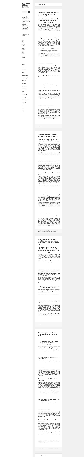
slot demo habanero (24, 86)
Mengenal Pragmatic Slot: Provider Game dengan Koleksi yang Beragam (25, 26)
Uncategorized (23, 57)
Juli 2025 (23, 50)
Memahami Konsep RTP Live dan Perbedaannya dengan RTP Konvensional (48, 14)
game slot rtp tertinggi (50, 448)
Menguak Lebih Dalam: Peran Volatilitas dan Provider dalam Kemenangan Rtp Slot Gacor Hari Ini (48, 242)
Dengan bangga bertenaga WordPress (42, 455)
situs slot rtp (52, 24)
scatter (22, 108)
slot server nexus (24, 102)
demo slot (23, 110)
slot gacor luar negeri (24, 67)
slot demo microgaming (25, 77)
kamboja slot (23, 64)
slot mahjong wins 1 (24, 94)
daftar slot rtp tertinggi (51, 230)
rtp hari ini (54, 448)
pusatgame (51, 209)
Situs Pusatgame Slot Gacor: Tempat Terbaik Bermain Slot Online (47, 334)
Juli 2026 (23, 40)
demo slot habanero (24, 88)
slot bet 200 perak (24, 69)
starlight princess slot (24, 78)
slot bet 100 (23, 70)
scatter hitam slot (24, 97)
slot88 (22, 105)
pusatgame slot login (24, 89)
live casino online (24, 83)
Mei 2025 (23, 51)
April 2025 (23, 52)
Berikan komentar (41, 126)
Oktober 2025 (23, 47)
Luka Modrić (45, 125)
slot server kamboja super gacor (26, 99)
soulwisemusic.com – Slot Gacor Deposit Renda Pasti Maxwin (26, 5)
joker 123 (23, 91)
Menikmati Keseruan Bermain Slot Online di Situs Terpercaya (48, 135)
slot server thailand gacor (25, 100)
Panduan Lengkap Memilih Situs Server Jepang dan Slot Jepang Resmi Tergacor (26, 24)
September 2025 (24, 48)
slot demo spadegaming (25, 75)
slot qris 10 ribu (24, 80)
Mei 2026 (23, 42)
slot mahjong (23, 111)
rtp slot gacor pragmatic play (44, 231)
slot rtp (49, 231)
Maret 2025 (23, 53)
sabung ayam (44, 154)
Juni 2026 (23, 41)
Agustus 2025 (23, 49)
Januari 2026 (23, 45)
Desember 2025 (24, 46)
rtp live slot (49, 125)
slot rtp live (55, 125)
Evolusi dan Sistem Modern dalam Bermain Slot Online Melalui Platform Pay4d (25, 28)
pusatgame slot (23, 72)
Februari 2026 (23, 44)
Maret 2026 (23, 43)
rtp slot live (52, 125)
